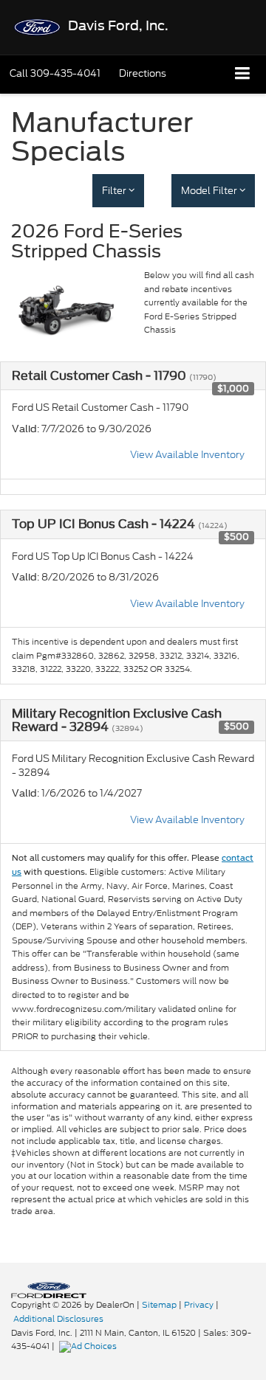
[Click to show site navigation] (242, 74)
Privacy (199, 1305)
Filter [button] (115, 191)
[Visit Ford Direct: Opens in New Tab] (89, 1346)
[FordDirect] (48, 1290)
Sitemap (159, 1305)
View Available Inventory (187, 455)
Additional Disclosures (58, 1319)
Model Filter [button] (210, 191)
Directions (142, 73)
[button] (55, 73)
